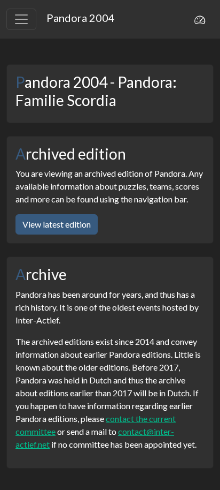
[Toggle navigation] (21, 19)
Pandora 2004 (80, 17)
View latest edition (56, 224)
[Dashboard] (199, 19)
